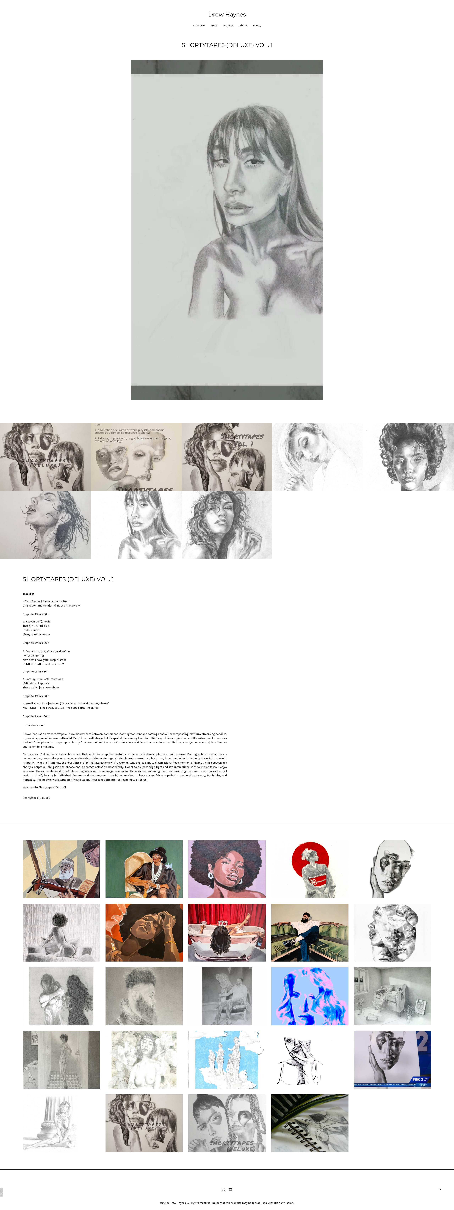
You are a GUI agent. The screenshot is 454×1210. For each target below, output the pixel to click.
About (243, 25)
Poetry (257, 25)
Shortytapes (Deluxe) (36, 797)
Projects (228, 25)
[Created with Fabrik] (1, 1192)
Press (214, 25)
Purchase (199, 25)
